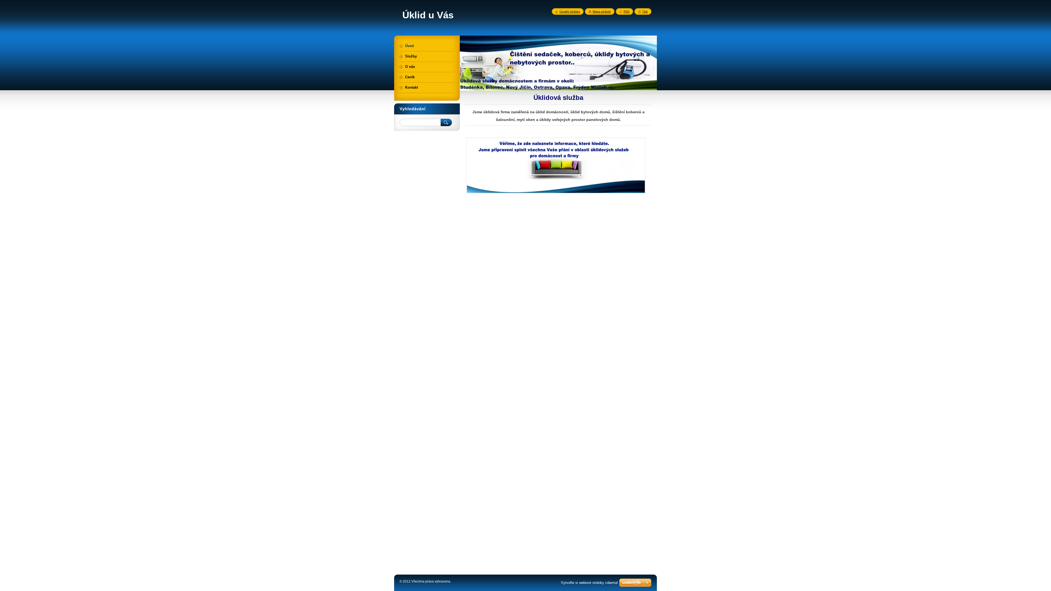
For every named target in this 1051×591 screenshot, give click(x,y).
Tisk (645, 11)
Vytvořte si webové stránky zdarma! (589, 583)
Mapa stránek (602, 11)
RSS (626, 11)
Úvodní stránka (569, 11)
